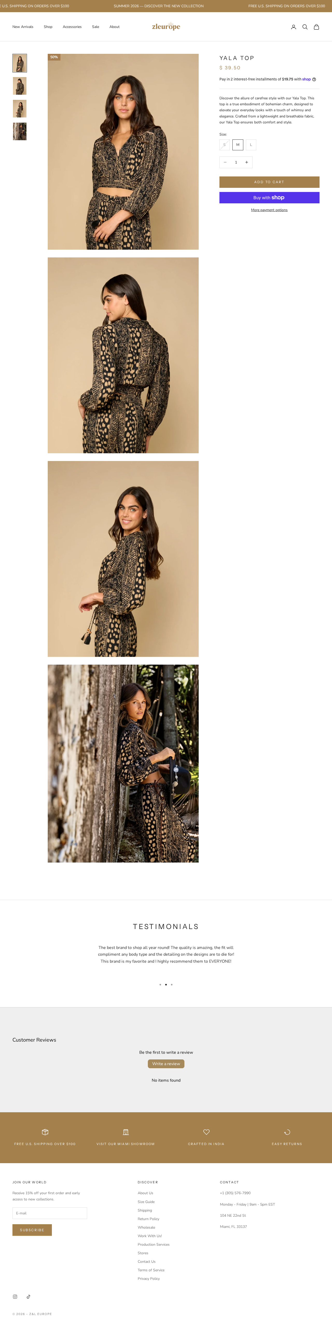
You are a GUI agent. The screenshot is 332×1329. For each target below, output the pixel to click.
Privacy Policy (149, 1278)
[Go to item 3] (19, 108)
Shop (48, 26)
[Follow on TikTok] (28, 1296)
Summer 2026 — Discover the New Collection (140, 6)
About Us (145, 1193)
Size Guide (146, 1201)
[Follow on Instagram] (15, 1296)
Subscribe (32, 1230)
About (114, 26)
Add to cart (269, 182)
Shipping (145, 1210)
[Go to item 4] (19, 131)
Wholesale (146, 1227)
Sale (95, 26)
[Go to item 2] (19, 86)
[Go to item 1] (19, 63)
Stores (143, 1253)
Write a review (166, 1064)
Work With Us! (150, 1236)
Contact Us (147, 1261)
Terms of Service (151, 1270)
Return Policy (148, 1218)
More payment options (269, 209)
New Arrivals (22, 26)
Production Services (154, 1244)
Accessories (72, 26)
